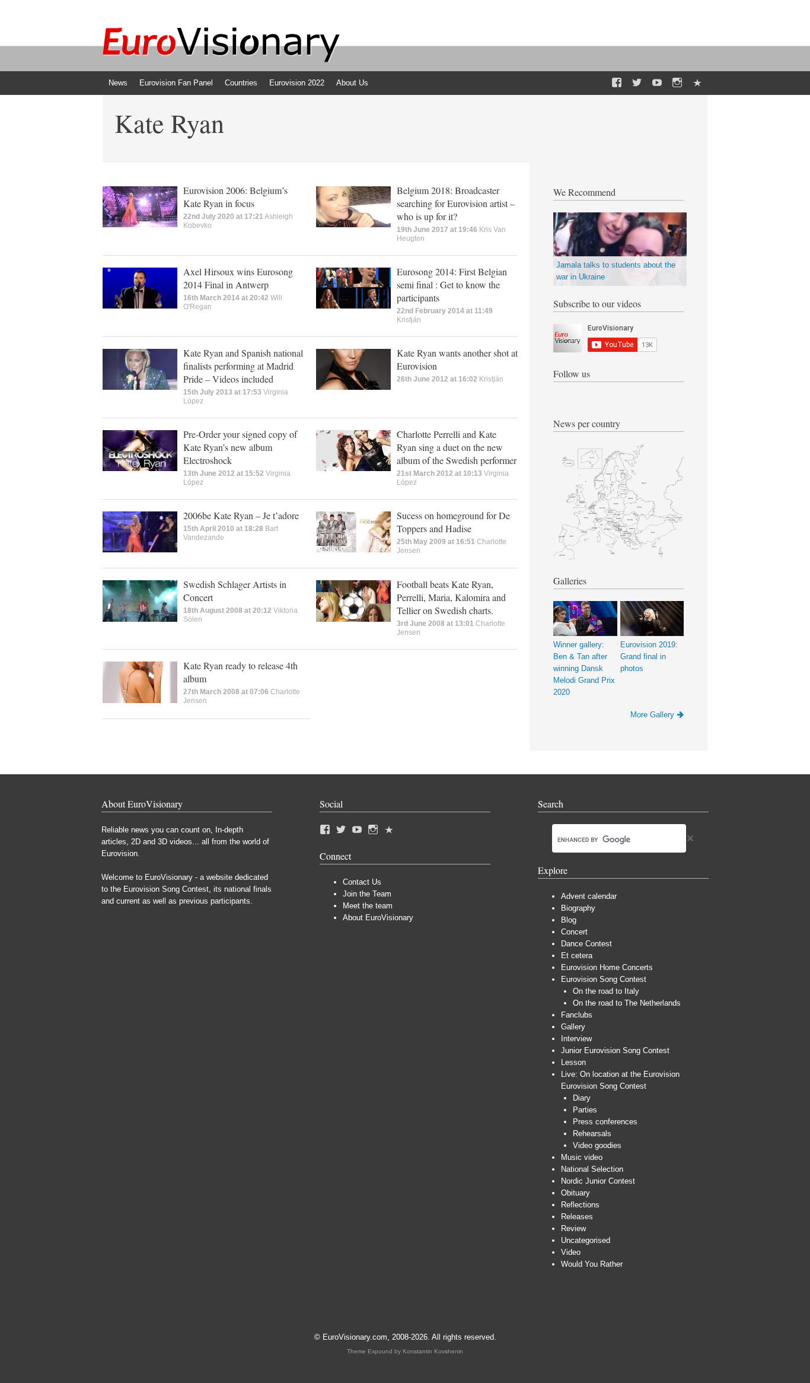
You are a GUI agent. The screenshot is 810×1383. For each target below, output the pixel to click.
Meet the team (368, 905)
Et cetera (576, 955)
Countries (241, 82)
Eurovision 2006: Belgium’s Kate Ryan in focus (235, 196)
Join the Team (367, 893)
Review (573, 1228)
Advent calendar (589, 896)
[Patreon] (697, 83)
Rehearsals (592, 1133)
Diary (582, 1097)
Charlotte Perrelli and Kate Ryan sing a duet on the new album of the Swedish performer (456, 447)
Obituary (575, 1192)
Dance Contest (586, 943)
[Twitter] (637, 83)
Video (571, 1252)
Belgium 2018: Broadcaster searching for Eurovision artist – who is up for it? (456, 203)
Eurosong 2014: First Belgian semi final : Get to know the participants (452, 284)
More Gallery (652, 714)
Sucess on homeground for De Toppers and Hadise (453, 522)
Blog (568, 919)
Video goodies (597, 1145)
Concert (574, 931)
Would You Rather (592, 1264)
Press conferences (605, 1121)
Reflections (580, 1204)
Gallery (573, 1026)
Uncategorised (585, 1240)
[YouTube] (657, 83)
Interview (576, 1038)
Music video (581, 1157)
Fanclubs (576, 1014)
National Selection (592, 1169)
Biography (578, 908)
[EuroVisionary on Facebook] (617, 83)
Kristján (409, 320)
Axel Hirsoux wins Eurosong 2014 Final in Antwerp (238, 278)
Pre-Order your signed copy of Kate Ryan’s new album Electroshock (240, 447)
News (118, 82)
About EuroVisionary (378, 917)
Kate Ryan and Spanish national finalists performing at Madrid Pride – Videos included (243, 365)
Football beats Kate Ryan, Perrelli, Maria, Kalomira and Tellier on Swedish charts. (451, 597)
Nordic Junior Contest (598, 1181)
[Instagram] (677, 83)
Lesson (573, 1062)
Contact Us (362, 882)
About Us (352, 82)
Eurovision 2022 (296, 82)
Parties (585, 1109)
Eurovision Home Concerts (607, 967)
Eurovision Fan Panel (176, 82)
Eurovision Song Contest (603, 979)
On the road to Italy (606, 991)
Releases (577, 1216)
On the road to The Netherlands (627, 1003)
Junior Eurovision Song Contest (615, 1050)
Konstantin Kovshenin (433, 1351)
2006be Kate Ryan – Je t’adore (241, 515)
